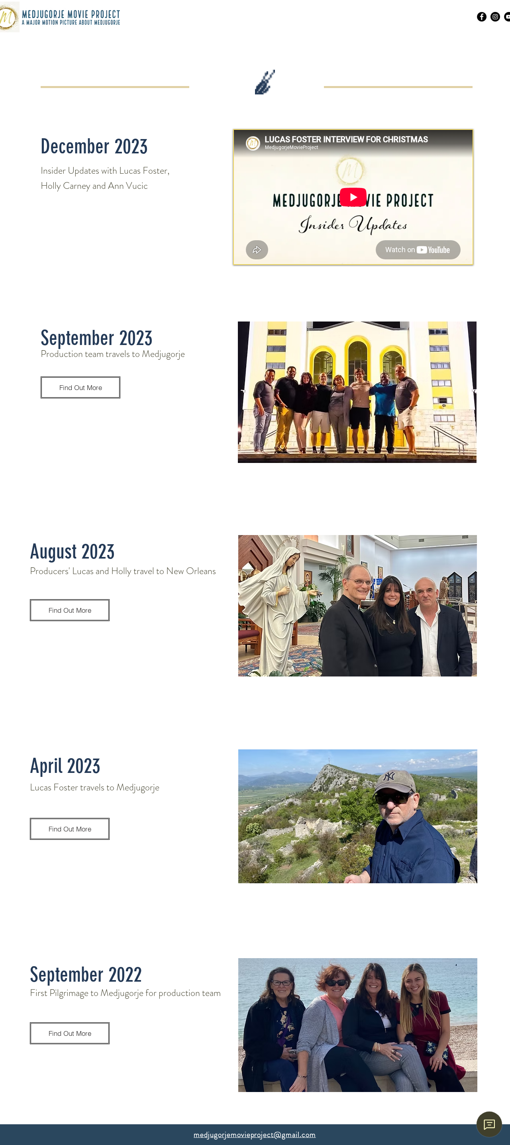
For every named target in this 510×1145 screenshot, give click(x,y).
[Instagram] (495, 17)
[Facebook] (481, 17)
